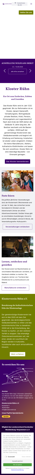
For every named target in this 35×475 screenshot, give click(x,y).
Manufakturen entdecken (15, 288)
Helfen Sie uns (26, 12)
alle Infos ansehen (17, 71)
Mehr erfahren (17, 354)
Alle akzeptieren (17, 464)
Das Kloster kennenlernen (17, 162)
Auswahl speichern (17, 461)
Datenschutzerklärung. (17, 470)
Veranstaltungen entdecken (18, 227)
